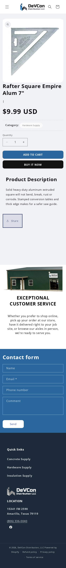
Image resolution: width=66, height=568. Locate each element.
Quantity (7, 135)
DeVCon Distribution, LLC (31, 547)
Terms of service (34, 557)
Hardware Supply (31, 125)
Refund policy (30, 552)
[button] (7, 7)
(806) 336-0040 (17, 521)
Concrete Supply (19, 459)
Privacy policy (47, 552)
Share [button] (14, 221)
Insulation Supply (19, 475)
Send (13, 424)
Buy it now (33, 164)
